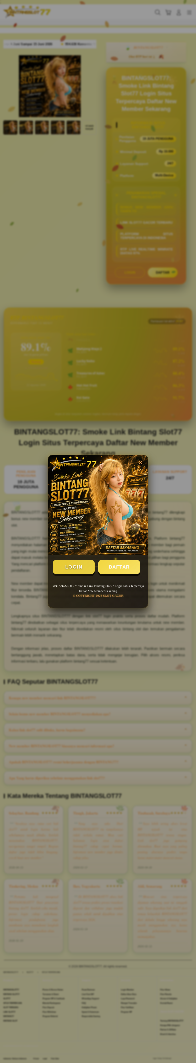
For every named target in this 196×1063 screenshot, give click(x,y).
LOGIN (73, 566)
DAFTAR (119, 566)
